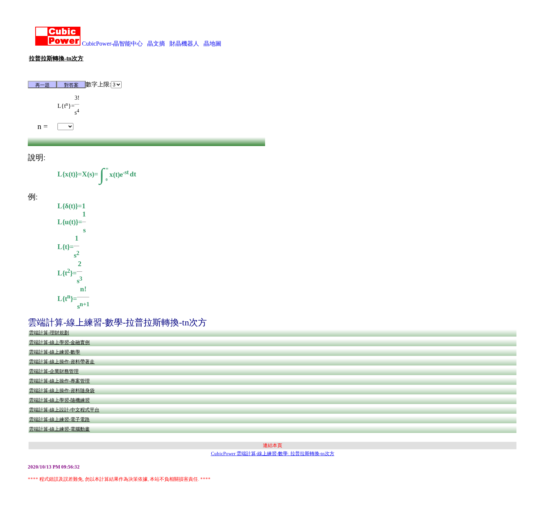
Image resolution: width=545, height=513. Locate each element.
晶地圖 (212, 43)
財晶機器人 (184, 43)
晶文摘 (156, 43)
